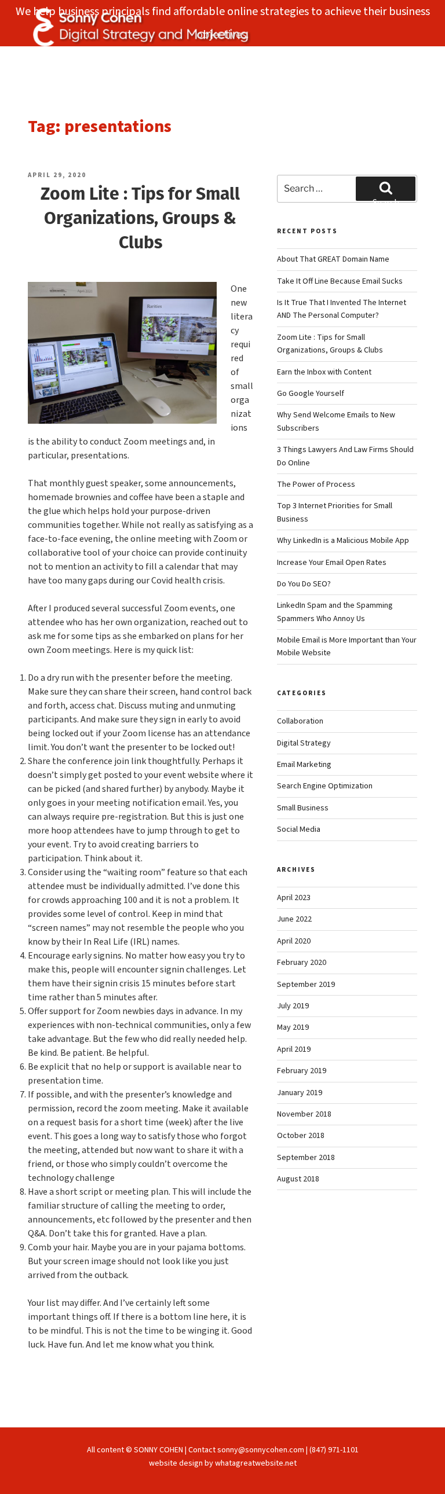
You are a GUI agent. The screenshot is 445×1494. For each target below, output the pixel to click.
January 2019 (299, 1093)
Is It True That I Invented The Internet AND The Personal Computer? (341, 309)
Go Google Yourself (310, 393)
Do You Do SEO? (304, 584)
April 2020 (294, 941)
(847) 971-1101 (334, 1450)
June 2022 (294, 919)
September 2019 (306, 984)
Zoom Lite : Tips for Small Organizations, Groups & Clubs (140, 218)
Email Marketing (304, 764)
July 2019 (293, 1006)
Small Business (303, 808)
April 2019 (294, 1049)
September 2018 (306, 1157)
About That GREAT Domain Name (333, 259)
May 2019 (293, 1027)
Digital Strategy (304, 743)
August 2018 (298, 1179)
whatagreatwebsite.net (256, 1463)
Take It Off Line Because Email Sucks (340, 281)
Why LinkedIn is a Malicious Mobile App (343, 540)
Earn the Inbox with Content (324, 372)
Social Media (298, 829)
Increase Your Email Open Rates (331, 562)
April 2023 (294, 898)
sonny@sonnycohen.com (260, 1450)
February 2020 (301, 962)
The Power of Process (316, 484)
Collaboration (300, 721)
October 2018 (300, 1135)
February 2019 (301, 1071)
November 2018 (304, 1114)
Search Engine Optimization (325, 786)
